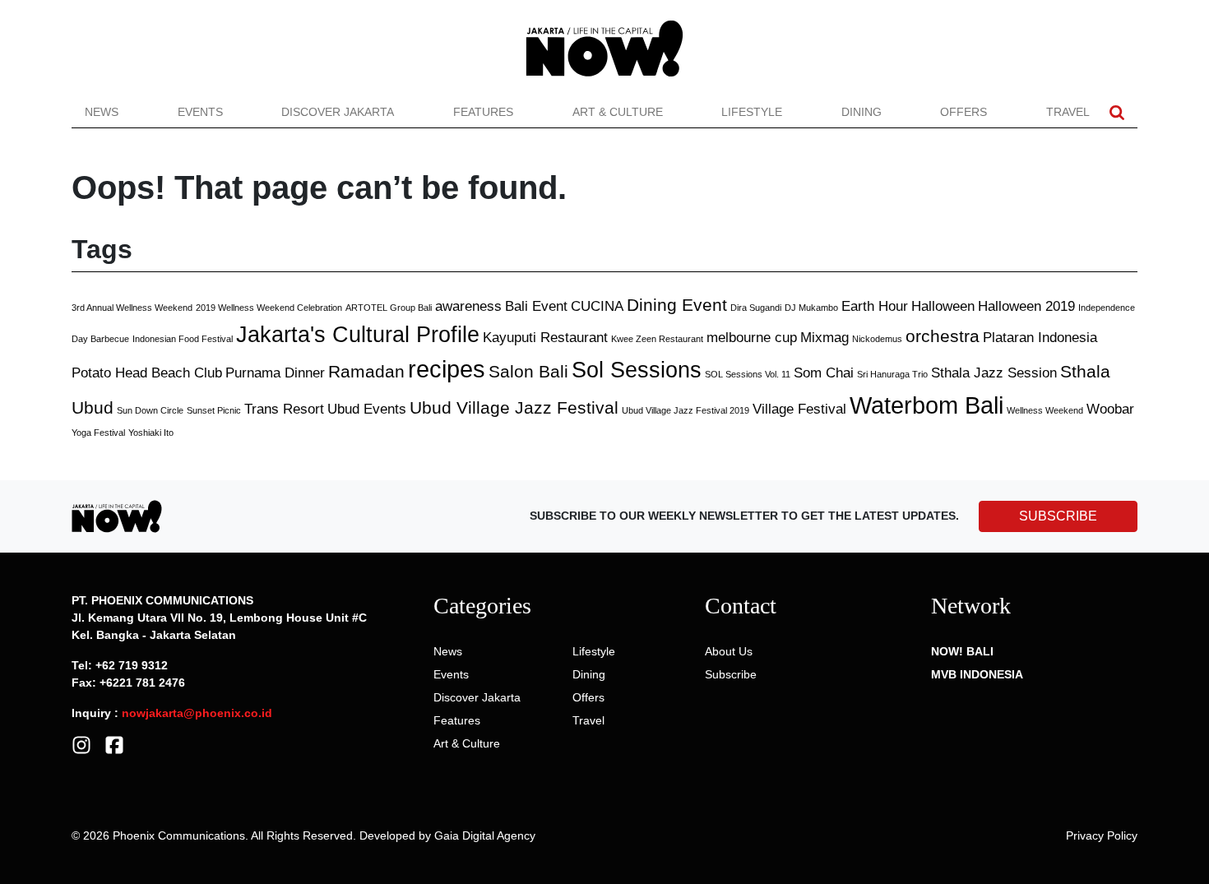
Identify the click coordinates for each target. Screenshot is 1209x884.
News (101, 111)
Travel (1068, 111)
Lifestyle (751, 111)
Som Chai (824, 373)
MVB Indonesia (977, 674)
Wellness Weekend (1045, 410)
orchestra (943, 335)
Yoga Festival (98, 432)
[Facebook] (114, 744)
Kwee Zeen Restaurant (657, 339)
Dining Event (677, 304)
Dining (861, 111)
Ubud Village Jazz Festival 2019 (685, 410)
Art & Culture (617, 111)
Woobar (1110, 409)
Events (200, 111)
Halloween (943, 306)
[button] (1117, 112)
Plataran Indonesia (1040, 337)
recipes (446, 368)
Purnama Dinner (275, 373)
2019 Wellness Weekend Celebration (269, 307)
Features (483, 111)
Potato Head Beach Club (147, 373)
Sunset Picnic (214, 410)
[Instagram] (81, 744)
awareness (468, 306)
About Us (729, 651)
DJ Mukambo (811, 307)
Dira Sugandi (755, 307)
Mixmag (824, 337)
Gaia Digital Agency (484, 835)
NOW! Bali (962, 651)
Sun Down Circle (150, 410)
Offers (963, 111)
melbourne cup (751, 337)
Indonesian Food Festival (182, 339)
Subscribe (731, 674)
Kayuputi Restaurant (545, 337)
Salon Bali (528, 371)
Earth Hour (874, 306)
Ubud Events (366, 409)
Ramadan (366, 371)
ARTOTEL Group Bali (388, 307)
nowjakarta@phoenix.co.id (197, 713)
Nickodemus (877, 339)
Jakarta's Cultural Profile (357, 334)
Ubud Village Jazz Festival (514, 407)
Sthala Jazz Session (994, 373)
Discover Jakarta (337, 111)
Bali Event (536, 306)
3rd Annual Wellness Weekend (132, 307)
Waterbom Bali (926, 405)
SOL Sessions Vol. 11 (747, 374)
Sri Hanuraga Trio (892, 374)
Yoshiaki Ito (151, 432)
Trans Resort (284, 409)
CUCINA (597, 306)
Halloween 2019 (1026, 306)
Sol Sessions (637, 370)
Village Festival (799, 409)
